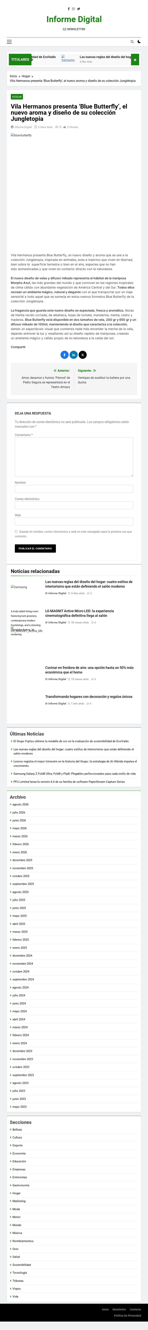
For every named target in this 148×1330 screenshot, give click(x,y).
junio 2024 (19, 1003)
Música (17, 1233)
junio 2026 (19, 820)
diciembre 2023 (22, 1051)
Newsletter (119, 1309)
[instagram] (73, 9)
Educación (19, 1161)
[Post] (83, 355)
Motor (16, 1217)
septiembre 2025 (23, 884)
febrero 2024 (21, 1035)
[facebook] (69, 9)
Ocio (15, 1249)
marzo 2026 (20, 836)
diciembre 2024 (22, 955)
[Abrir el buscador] (132, 41)
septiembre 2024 (23, 979)
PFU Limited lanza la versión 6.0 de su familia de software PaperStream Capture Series (69, 782)
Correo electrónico (27, 499)
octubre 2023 (21, 1067)
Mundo (17, 1225)
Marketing (19, 1201)
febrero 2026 (21, 844)
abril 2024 (19, 1019)
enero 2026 (20, 852)
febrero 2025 (21, 939)
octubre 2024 (21, 971)
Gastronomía (21, 1185)
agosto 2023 (21, 1083)
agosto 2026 (21, 804)
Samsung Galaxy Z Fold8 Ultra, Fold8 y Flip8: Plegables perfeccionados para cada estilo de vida (74, 773)
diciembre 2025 (22, 860)
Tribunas (18, 1281)
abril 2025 (19, 924)
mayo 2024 (20, 1011)
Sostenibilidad (22, 1265)
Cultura (17, 1137)
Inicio (105, 1309)
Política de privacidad (127, 1315)
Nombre (20, 482)
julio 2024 (19, 995)
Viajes (17, 1288)
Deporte (18, 1145)
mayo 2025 (20, 916)
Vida (15, 1296)
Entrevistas (20, 1177)
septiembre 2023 (23, 1075)
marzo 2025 (20, 932)
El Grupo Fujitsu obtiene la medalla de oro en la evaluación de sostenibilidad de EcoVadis (71, 741)
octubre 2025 (21, 876)
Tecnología (20, 1272)
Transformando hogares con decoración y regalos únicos (88, 697)
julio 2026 (19, 812)
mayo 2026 (20, 828)
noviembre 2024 (23, 963)
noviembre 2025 (23, 868)
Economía (19, 1153)
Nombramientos (23, 1241)
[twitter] (78, 9)
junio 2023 (19, 1099)
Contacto (135, 1309)
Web (18, 515)
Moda (16, 1209)
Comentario (24, 435)
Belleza (17, 1129)
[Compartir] (64, 355)
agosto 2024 (21, 987)
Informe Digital (74, 19)
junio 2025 (19, 908)
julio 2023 (19, 1091)
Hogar (17, 97)
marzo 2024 (20, 1027)
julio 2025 (19, 900)
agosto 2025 (21, 892)
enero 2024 (20, 1043)
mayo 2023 (20, 1107)
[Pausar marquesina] (135, 59)
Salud (16, 1257)
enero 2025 (20, 947)
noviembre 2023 (23, 1059)
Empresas (19, 1169)
